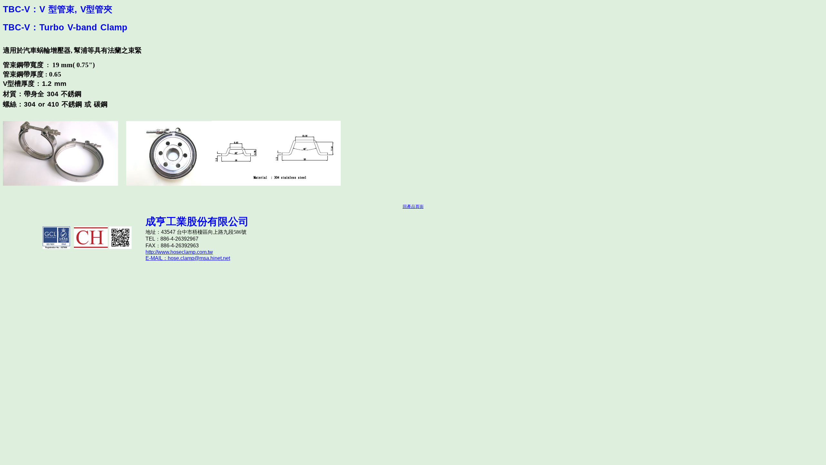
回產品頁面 (413, 206)
